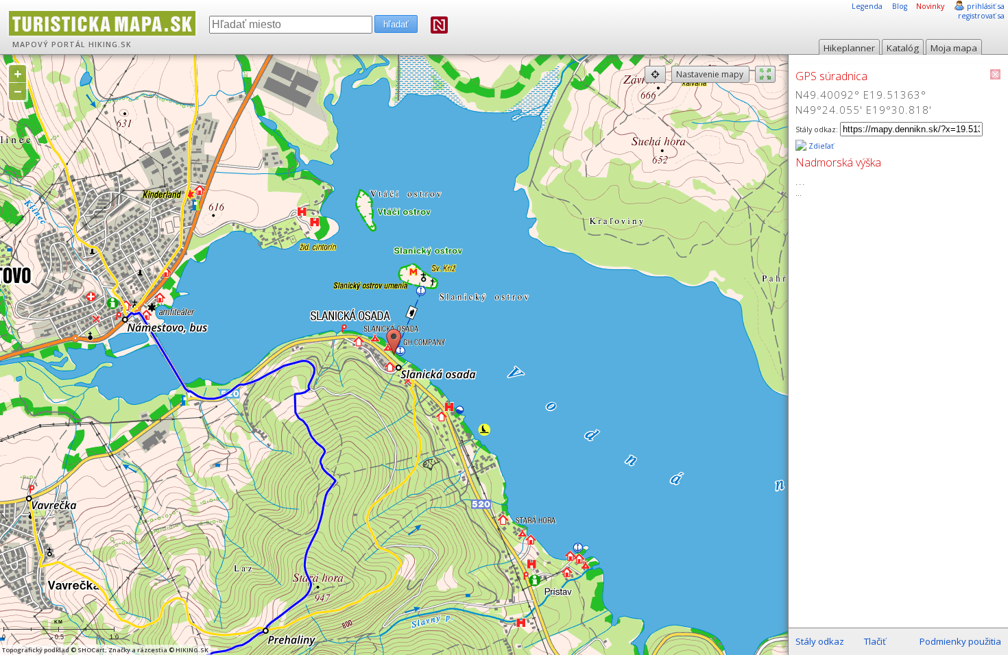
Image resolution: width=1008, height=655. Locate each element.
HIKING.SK (110, 44)
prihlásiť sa (986, 6)
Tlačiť (875, 641)
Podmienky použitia (960, 641)
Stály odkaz (819, 641)
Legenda (867, 6)
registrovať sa (981, 16)
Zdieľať (820, 146)
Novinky (930, 6)
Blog (899, 6)
